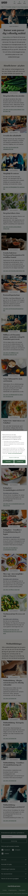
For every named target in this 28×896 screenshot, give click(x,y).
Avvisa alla (8, 461)
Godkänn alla (20, 461)
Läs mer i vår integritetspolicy (15, 453)
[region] (14, 448)
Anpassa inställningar (14, 457)
